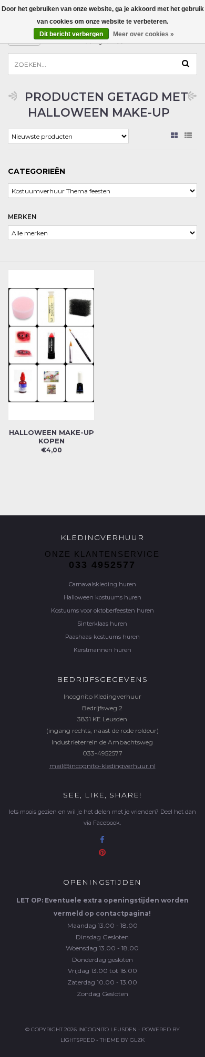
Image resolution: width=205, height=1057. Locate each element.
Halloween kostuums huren (102, 597)
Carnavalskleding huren (102, 584)
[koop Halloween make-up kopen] (51, 344)
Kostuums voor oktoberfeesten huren (102, 610)
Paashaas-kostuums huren (102, 636)
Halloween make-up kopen (51, 436)
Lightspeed (77, 1040)
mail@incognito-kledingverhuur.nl (102, 766)
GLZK (137, 1040)
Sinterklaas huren (102, 623)
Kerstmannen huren (102, 650)
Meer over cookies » (143, 34)
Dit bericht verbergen (71, 34)
